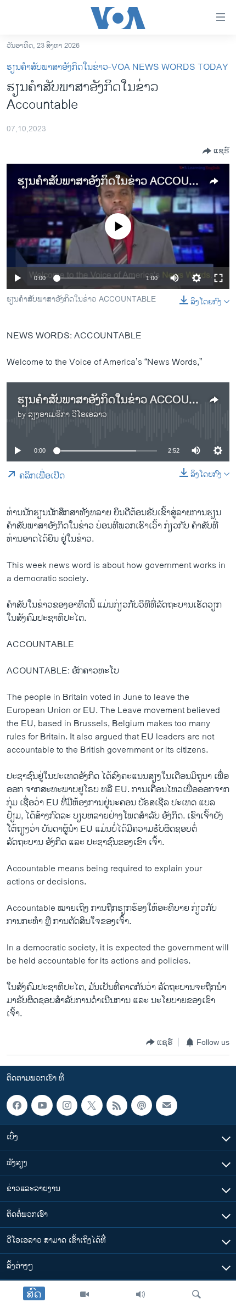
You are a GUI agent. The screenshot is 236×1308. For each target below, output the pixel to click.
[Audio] (140, 1294)
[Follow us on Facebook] (17, 1105)
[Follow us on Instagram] (67, 1105)
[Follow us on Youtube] (41, 1105)
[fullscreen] (218, 278)
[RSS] (116, 1105)
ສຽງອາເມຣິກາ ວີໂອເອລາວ (67, 414)
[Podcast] (141, 1105)
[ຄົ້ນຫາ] (196, 1294)
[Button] (216, 151)
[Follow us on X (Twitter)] (91, 1105)
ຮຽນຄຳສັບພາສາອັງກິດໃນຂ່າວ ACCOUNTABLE (124, 181)
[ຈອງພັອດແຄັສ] (166, 1105)
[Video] (84, 1294)
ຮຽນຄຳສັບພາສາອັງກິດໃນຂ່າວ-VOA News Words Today (117, 67)
